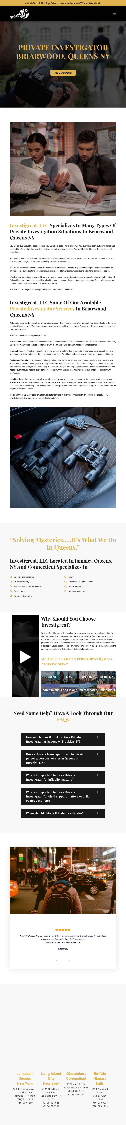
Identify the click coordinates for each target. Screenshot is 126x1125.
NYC (69, 677)
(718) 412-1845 (25, 1099)
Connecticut (106, 690)
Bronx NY (106, 677)
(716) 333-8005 (100, 1102)
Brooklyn (88, 677)
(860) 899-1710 (76, 1090)
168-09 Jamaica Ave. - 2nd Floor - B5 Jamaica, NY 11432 (24, 1092)
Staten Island (50, 690)
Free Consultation (63, 72)
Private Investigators (94, 659)
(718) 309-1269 (25, 1102)
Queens (50, 677)
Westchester (88, 690)
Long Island (69, 690)
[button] (25, 657)
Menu (114, 16)
